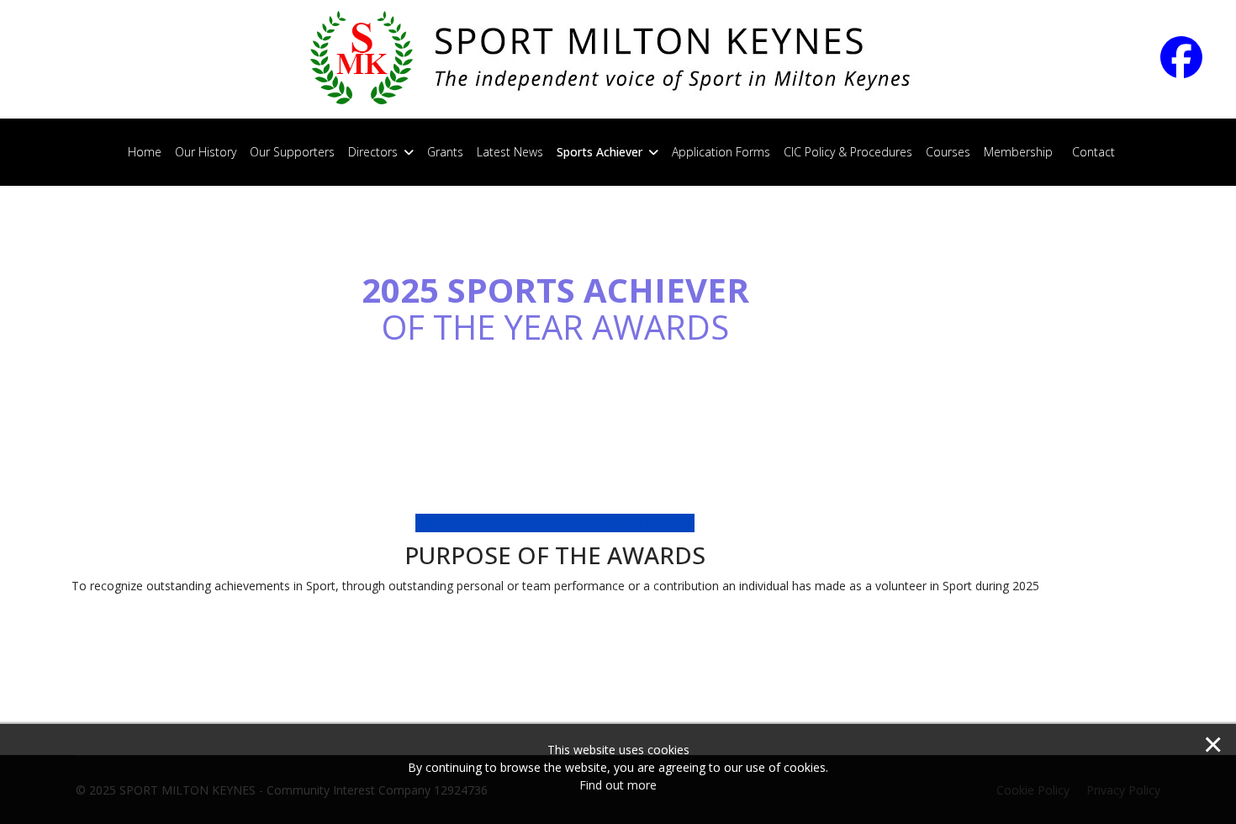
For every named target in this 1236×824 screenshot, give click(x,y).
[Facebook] (1196, 69)
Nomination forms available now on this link (555, 523)
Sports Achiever (599, 152)
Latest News (510, 152)
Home (144, 152)
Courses (948, 152)
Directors (373, 152)
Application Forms (721, 152)
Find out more (618, 785)
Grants (445, 152)
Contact (1093, 152)
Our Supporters (292, 152)
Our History (205, 152)
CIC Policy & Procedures (848, 152)
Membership (1018, 152)
